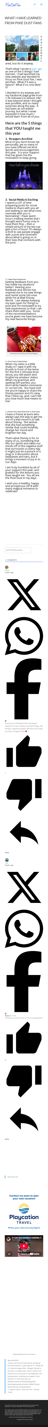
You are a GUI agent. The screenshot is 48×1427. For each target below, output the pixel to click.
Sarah (14, 1016)
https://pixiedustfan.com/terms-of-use (23, 1415)
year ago (36, 69)
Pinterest (32, 1354)
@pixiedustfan (13, 1360)
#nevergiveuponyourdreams (18, 1384)
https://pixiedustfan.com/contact (24, 1417)
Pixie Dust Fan (13, 1177)
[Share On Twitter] (24, 613)
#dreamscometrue (14, 1381)
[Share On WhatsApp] (24, 657)
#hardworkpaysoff (28, 1381)
